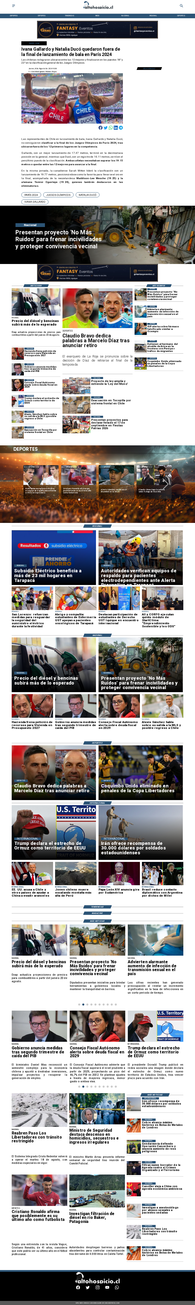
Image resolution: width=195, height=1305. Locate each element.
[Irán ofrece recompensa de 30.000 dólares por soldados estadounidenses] (134, 1104)
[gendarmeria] (134, 1147)
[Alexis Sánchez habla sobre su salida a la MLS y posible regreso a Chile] (18, 417)
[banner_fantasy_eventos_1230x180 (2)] (97, 38)
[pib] (18, 369)
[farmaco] (141, 329)
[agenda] (134, 1168)
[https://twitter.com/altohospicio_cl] (88, 1289)
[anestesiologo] (134, 1211)
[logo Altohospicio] (97, 9)
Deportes (32, 467)
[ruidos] (141, 294)
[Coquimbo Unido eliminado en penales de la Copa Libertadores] (141, 363)
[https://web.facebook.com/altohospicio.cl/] (78, 1289)
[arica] (141, 346)
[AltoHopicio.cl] (13, 7)
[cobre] (134, 1125)
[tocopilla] (18, 432)
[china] (134, 1189)
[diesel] (36, 315)
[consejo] (18, 385)
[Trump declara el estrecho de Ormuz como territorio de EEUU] (18, 401)
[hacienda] (18, 354)
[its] (141, 312)
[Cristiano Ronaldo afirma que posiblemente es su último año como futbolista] (39, 1205)
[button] (31, 194)
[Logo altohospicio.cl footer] (96, 1283)
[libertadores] (39, 1126)
